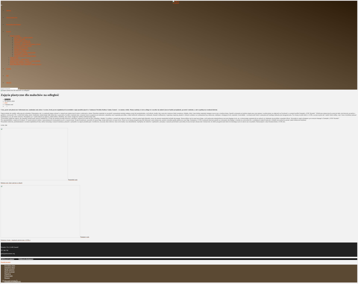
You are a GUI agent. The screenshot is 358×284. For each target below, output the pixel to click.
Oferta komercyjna (11, 17)
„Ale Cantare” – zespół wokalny (23, 37)
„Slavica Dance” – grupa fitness (19, 59)
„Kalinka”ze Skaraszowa (21, 49)
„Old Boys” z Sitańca (20, 51)
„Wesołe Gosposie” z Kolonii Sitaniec (25, 56)
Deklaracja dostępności (26, 259)
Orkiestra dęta (14, 57)
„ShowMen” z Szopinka (21, 54)
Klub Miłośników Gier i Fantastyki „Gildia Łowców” (26, 64)
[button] (10, 281)
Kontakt (8, 68)
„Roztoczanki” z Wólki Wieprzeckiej (24, 52)
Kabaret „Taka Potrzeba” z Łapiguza (21, 62)
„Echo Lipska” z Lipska (21, 47)
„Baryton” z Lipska (19, 39)
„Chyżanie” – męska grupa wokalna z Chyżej (27, 44)
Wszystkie (7, 99)
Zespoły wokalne (15, 36)
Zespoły (8, 31)
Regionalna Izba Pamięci (13, 24)
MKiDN (8, 82)
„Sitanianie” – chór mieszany (22, 42)
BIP (7, 75)
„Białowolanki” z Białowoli (22, 41)
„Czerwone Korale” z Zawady (23, 46)
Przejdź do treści (5, 262)
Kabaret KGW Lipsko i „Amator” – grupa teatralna (25, 61)
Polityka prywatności (7, 259)
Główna (8, 10)
